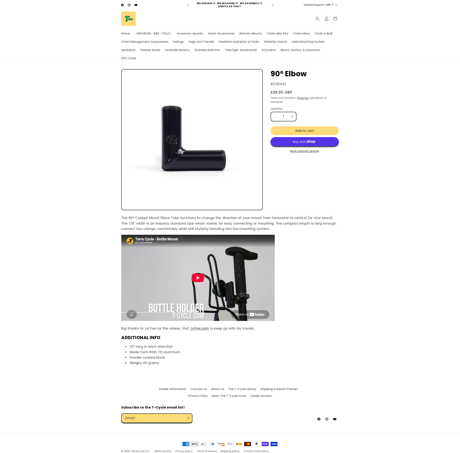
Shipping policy (230, 451)
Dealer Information (173, 389)
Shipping (302, 98)
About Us (217, 389)
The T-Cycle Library (242, 389)
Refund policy (163, 451)
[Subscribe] (187, 418)
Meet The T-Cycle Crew (229, 396)
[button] (317, 18)
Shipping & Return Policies (279, 389)
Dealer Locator (261, 396)
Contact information (256, 451)
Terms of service (207, 451)
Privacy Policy (198, 396)
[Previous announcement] (188, 5)
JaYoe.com (199, 328)
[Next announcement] (273, 5)
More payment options (304, 151)
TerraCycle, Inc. (140, 451)
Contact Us (198, 389)
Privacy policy (184, 451)
